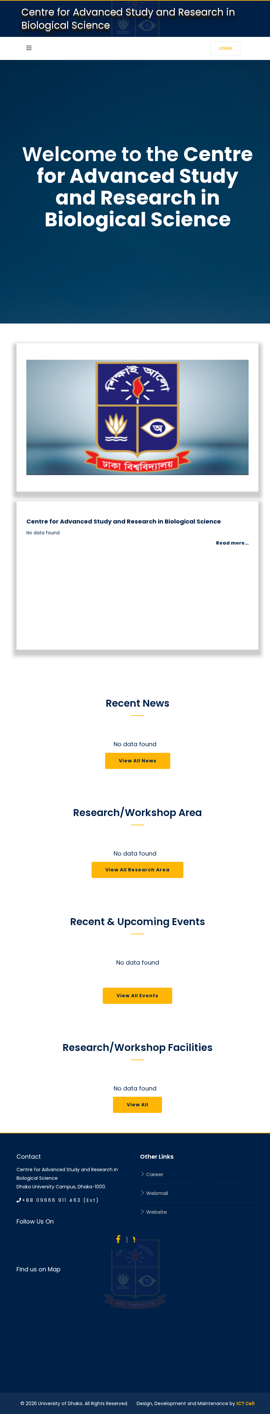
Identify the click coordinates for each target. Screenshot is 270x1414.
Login (225, 48)
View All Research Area (137, 869)
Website (156, 1211)
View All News (137, 760)
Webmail (156, 1193)
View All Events (137, 995)
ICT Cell (245, 1403)
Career (154, 1174)
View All (137, 1104)
